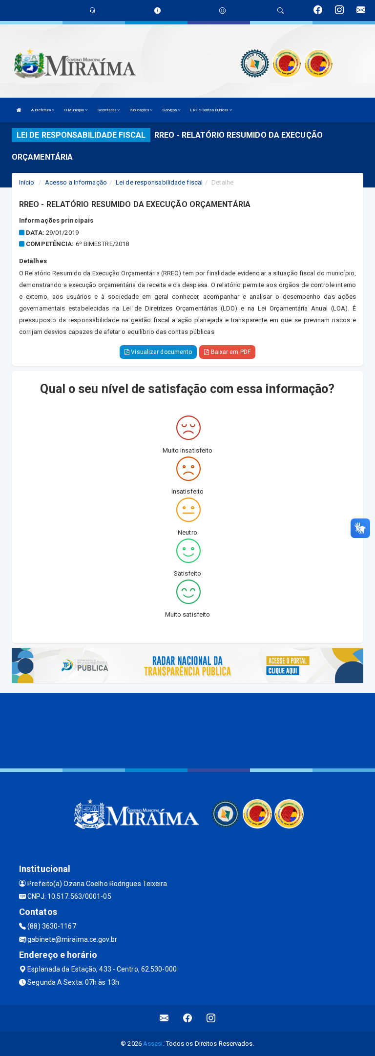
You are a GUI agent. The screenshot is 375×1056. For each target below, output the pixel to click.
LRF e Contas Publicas (209, 110)
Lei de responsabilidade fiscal (159, 182)
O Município (74, 110)
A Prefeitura (41, 110)
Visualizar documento (160, 352)
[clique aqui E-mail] (164, 1018)
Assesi (153, 1043)
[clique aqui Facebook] (187, 1018)
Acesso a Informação (76, 182)
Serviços (170, 110)
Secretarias (107, 110)
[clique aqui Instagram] (211, 1018)
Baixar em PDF (229, 352)
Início (27, 182)
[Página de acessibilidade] (222, 10)
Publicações (139, 110)
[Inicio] (19, 110)
